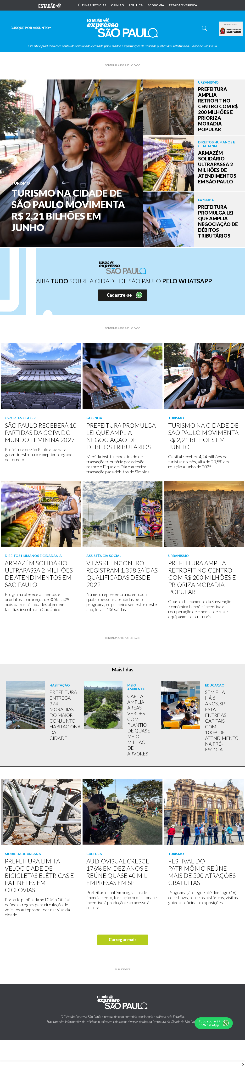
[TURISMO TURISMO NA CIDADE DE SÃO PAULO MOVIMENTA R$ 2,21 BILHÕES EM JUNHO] (71, 162)
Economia (156, 5)
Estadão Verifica (183, 5)
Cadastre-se (119, 295)
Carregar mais (123, 939)
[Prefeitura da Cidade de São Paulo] (230, 31)
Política (136, 5)
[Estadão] (50, 5)
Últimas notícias (92, 5)
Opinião (117, 5)
